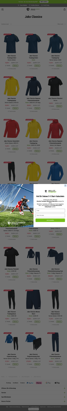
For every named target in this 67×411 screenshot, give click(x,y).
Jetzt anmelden (50, 220)
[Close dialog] (65, 185)
